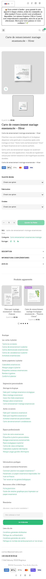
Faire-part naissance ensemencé (15, 413)
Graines (4, 201)
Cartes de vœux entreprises (13, 446)
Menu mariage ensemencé (13, 395)
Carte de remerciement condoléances (17, 422)
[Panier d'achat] (43, 30)
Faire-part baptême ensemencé (15, 416)
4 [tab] (25, 323)
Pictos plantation (9, 488)
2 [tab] (21, 323)
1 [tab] (18, 323)
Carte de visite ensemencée (13, 434)
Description (7, 251)
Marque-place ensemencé (12, 401)
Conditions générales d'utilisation (15, 532)
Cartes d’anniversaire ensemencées (15, 350)
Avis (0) (5, 264)
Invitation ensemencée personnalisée (16, 419)
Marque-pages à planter (11, 368)
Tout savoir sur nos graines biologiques (16, 479)
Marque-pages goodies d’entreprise (16, 452)
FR (8, 4)
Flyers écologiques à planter (13, 443)
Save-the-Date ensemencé (13, 398)
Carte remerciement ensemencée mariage (26, 237)
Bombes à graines (8, 373)
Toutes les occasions (9, 344)
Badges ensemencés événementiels (16, 440)
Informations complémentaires (15, 258)
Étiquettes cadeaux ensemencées (14, 370)
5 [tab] (27, 323)
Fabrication (6, 189)
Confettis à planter (9, 376)
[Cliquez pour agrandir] (6, 89)
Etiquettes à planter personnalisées (16, 437)
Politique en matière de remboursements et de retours (22, 541)
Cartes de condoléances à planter (14, 353)
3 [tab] (23, 323)
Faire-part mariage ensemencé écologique (18, 392)
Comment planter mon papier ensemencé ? (19, 471)
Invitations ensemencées (11, 356)
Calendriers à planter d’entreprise (15, 449)
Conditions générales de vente (14, 538)
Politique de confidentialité (13, 535)
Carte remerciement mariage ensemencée (18, 404)
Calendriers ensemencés (11, 365)
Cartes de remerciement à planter (14, 347)
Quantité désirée (8, 177)
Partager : (5, 241)
